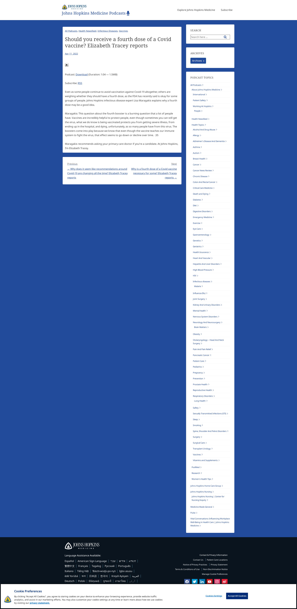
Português (124, 566)
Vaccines (123, 30)
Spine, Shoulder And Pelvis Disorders (209, 431)
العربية (135, 576)
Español (69, 561)
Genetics (197, 240)
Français (83, 566)
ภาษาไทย (120, 581)
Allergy (196, 135)
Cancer (196, 164)
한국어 (104, 576)
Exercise (196, 223)
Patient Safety (199, 100)
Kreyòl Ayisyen (120, 576)
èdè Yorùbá (71, 576)
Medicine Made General (201, 506)
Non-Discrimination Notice (215, 569)
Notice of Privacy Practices (195, 564)
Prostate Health (200, 384)
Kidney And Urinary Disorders (206, 304)
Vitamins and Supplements (205, 460)
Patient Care (198, 361)
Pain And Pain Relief (202, 349)
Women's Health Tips (201, 479)
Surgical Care (199, 442)
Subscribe (226, 10)
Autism (196, 153)
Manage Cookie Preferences (215, 574)
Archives (197, 60)
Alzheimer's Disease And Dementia (209, 141)
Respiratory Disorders (203, 396)
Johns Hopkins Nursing (201, 491)
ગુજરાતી (107, 581)
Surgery (196, 436)
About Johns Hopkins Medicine (206, 89)
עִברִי (112, 561)
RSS (80, 83)
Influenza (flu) (199, 293)
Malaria (197, 286)
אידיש (122, 561)
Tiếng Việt (83, 571)
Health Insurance (201, 252)
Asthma (196, 147)
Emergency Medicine (202, 217)
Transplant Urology (202, 448)
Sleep (195, 419)
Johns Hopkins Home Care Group (205, 485)
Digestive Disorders (202, 211)
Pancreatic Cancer (201, 355)
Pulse (192, 512)
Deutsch (69, 581)
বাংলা (84, 576)
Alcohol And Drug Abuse (204, 129)
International (199, 94)
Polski (81, 581)
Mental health (199, 310)
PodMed (196, 467)
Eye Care (197, 228)
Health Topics (198, 124)
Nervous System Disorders (205, 316)
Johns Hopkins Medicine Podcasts (94, 13)
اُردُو (132, 581)
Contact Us (198, 559)
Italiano (69, 571)
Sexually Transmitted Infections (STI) (209, 413)
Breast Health (199, 158)
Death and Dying (200, 193)
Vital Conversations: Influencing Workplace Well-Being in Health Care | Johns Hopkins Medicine (210, 522)
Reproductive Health (202, 390)
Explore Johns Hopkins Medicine (196, 10)
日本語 (93, 576)
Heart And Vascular (202, 258)
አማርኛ (132, 561)
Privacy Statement (219, 564)
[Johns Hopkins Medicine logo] (148, 546)
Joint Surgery (199, 299)
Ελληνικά (94, 581)
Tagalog (96, 566)
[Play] (67, 65)
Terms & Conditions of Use (187, 569)
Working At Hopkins (202, 106)
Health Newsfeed (87, 30)
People (197, 110)
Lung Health (200, 400)
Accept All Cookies (237, 595)
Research (196, 473)
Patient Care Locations (217, 559)
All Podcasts (71, 30)
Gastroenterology (201, 234)
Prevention (198, 378)
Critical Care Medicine (203, 188)
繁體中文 (70, 566)
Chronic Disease (200, 176)
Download (82, 74)
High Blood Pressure (202, 269)
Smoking (197, 425)
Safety (196, 407)
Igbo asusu (125, 571)
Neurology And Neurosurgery (206, 322)
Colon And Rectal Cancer (204, 182)
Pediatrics (197, 366)
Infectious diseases (108, 30)
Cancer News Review (202, 170)
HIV (194, 275)
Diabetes (197, 199)
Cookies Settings (214, 595)
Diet (195, 205)
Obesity (196, 334)
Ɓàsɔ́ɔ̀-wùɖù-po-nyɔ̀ (104, 571)
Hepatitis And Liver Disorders (206, 264)
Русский (109, 566)
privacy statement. (40, 602)
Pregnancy (198, 372)
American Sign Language (92, 561)
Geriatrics (197, 246)
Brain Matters (200, 327)
